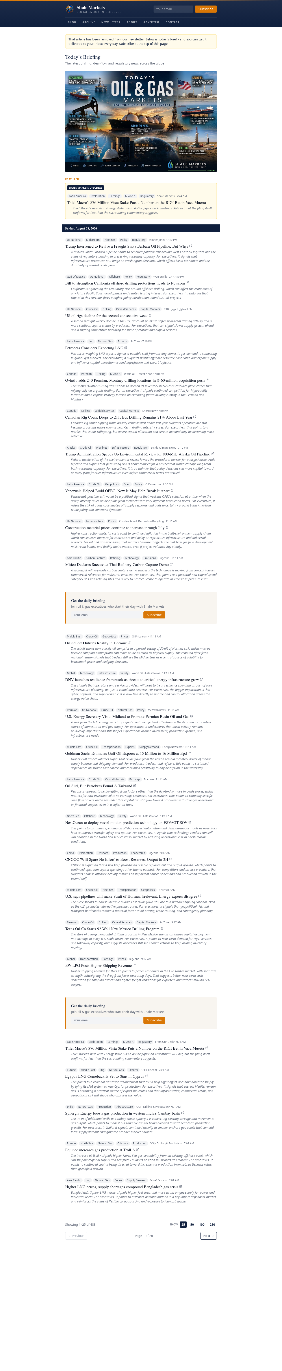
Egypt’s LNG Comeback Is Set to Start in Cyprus (104, 1076)
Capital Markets (150, 309)
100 (201, 1224)
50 (192, 1224)
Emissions (150, 558)
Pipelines (109, 240)
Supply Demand (149, 747)
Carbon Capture (95, 558)
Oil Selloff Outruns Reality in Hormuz (96, 642)
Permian (86, 374)
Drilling (106, 309)
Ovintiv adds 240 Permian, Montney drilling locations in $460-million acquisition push (135, 380)
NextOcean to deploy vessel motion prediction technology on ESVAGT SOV (126, 822)
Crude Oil (92, 309)
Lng (91, 341)
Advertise (151, 22)
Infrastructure (120, 447)
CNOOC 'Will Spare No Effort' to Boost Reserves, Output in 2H (116, 859)
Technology (132, 558)
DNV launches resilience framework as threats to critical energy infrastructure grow (132, 679)
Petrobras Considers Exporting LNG (94, 347)
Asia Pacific (74, 558)
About (132, 22)
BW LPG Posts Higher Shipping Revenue (98, 965)
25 (183, 1224)
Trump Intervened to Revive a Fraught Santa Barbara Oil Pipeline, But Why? (126, 246)
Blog (72, 22)
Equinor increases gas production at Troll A (100, 1149)
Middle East (74, 636)
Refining (115, 558)
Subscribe (206, 9)
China (70, 853)
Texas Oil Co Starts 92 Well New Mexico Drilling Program (112, 928)
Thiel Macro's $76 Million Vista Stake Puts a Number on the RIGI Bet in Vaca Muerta (136, 202)
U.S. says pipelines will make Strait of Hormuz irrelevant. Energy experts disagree (131, 896)
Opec (127, 484)
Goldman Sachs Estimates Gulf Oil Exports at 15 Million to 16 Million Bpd (126, 753)
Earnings (114, 196)
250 (212, 1224)
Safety (124, 673)
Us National (74, 240)
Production (119, 853)
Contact (173, 22)
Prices (112, 521)
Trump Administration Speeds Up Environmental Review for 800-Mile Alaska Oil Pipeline (137, 454)
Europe (71, 1070)
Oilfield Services (126, 309)
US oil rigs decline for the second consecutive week (106, 315)
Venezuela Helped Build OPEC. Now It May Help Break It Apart (117, 490)
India (70, 1107)
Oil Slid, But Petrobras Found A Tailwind (98, 785)
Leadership (138, 853)
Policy (123, 240)
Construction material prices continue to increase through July (115, 527)
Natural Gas (105, 341)
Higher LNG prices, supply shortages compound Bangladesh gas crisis (121, 1186)
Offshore (114, 277)
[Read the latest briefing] (141, 121)
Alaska (71, 447)
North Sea (73, 816)
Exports (122, 341)
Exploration (98, 196)
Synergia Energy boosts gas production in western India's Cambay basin (122, 1113)
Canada (71, 374)
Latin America (77, 196)
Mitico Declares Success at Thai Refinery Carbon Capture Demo (117, 564)
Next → (208, 1236)
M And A (130, 196)
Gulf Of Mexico (76, 277)
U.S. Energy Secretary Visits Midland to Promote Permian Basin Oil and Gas (127, 716)
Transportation (111, 747)
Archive (88, 22)
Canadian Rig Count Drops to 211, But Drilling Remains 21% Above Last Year (128, 417)
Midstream (93, 240)
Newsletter (111, 22)
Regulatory (147, 196)
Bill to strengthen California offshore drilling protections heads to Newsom (125, 283)
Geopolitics (112, 484)
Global (71, 673)
